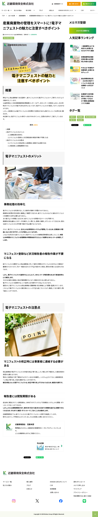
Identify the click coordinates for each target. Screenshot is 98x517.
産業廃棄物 (22, 16)
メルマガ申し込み (79, 485)
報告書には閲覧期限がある (19, 146)
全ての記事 (12, 16)
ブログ (41, 10)
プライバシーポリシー (81, 492)
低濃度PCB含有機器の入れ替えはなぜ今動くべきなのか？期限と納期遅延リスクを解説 (87, 98)
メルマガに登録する (82, 31)
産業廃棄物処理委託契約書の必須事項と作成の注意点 (87, 59)
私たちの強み (18, 10)
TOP (3, 16)
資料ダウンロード (89, 4)
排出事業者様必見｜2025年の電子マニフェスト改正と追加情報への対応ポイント (87, 83)
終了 (73, 117)
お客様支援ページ (58, 4)
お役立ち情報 (9, 38)
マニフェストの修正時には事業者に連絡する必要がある (28, 143)
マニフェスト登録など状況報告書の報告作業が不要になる (29, 137)
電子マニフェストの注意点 (15, 140)
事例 (81, 117)
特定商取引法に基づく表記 (82, 496)
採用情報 (53, 489)
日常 (81, 120)
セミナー (92, 10)
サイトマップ (77, 489)
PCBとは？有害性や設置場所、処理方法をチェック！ (87, 70)
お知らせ (51, 10)
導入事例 (28, 10)
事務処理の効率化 (16, 135)
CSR (82, 10)
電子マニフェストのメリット (15, 132)
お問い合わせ (74, 4)
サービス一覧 (5, 10)
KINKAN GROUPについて (65, 10)
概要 (8, 129)
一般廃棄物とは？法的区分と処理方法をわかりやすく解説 (87, 48)
